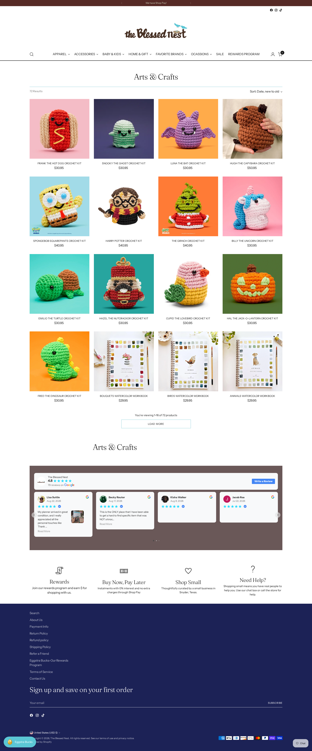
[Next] (190, 3)
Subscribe (275, 702)
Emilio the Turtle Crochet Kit (59, 318)
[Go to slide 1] (153, 540)
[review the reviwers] (87, 497)
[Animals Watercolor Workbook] (252, 361)
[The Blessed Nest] (156, 30)
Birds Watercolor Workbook (188, 396)
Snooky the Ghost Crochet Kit (124, 163)
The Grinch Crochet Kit (188, 241)
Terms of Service (41, 672)
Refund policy (39, 640)
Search (34, 613)
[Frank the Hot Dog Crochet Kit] (59, 129)
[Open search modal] (31, 54)
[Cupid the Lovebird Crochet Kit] (188, 284)
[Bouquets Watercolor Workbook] (124, 361)
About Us (36, 620)
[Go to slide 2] (156, 540)
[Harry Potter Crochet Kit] (124, 206)
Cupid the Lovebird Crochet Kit (188, 318)
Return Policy (39, 633)
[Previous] (122, 3)
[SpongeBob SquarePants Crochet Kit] (59, 206)
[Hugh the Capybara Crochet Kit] (252, 129)
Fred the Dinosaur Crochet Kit (59, 396)
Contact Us (37, 678)
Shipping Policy (40, 647)
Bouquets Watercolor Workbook (124, 396)
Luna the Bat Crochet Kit (188, 163)
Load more (156, 424)
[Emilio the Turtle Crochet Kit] (59, 284)
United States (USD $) (46, 732)
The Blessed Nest (59, 738)
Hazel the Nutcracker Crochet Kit (123, 318)
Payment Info (39, 626)
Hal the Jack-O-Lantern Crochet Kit (252, 318)
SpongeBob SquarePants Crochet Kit (59, 241)
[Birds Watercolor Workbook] (188, 361)
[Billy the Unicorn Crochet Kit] (252, 206)
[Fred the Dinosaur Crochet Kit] (59, 361)
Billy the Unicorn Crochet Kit (252, 241)
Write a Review (263, 481)
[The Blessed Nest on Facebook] (271, 10)
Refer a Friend (39, 653)
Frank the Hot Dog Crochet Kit (59, 163)
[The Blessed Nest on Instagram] (276, 10)
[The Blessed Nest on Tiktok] (280, 10)
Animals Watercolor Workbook (252, 396)
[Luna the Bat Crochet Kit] (188, 129)
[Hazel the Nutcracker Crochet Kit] (124, 284)
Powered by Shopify (41, 741)
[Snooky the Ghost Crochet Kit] (124, 129)
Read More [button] (44, 531)
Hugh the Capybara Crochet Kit (252, 163)
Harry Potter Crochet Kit (124, 241)
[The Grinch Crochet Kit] (188, 206)
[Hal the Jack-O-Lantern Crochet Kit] (252, 284)
